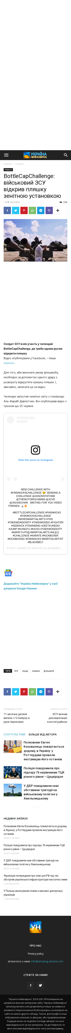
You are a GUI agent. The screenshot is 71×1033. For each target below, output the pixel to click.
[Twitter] (15, 210)
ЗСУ (16, 670)
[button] (6, 155)
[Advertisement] (35, 37)
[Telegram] (40, 210)
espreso (9, 363)
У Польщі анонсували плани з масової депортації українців (33, 892)
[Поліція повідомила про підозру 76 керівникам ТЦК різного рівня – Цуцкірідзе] (13, 772)
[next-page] (38, 807)
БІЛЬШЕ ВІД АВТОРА (43, 734)
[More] (58, 210)
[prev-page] (32, 807)
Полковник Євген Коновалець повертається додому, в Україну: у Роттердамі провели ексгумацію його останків (44, 750)
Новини (19, 163)
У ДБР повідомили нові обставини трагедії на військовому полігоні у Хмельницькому (31, 862)
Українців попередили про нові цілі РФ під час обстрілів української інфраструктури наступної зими (35, 877)
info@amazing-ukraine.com (47, 961)
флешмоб (49, 670)
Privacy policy (36, 953)
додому (8, 163)
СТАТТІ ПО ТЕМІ (14, 734)
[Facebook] (7, 210)
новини (36, 670)
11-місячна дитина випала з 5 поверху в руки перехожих (17, 717)
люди (25, 670)
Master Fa (39, 548)
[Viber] (49, 210)
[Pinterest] (24, 210)
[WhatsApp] (32, 210)
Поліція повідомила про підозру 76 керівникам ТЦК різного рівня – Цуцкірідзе (44, 772)
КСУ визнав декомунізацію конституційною (57, 717)
